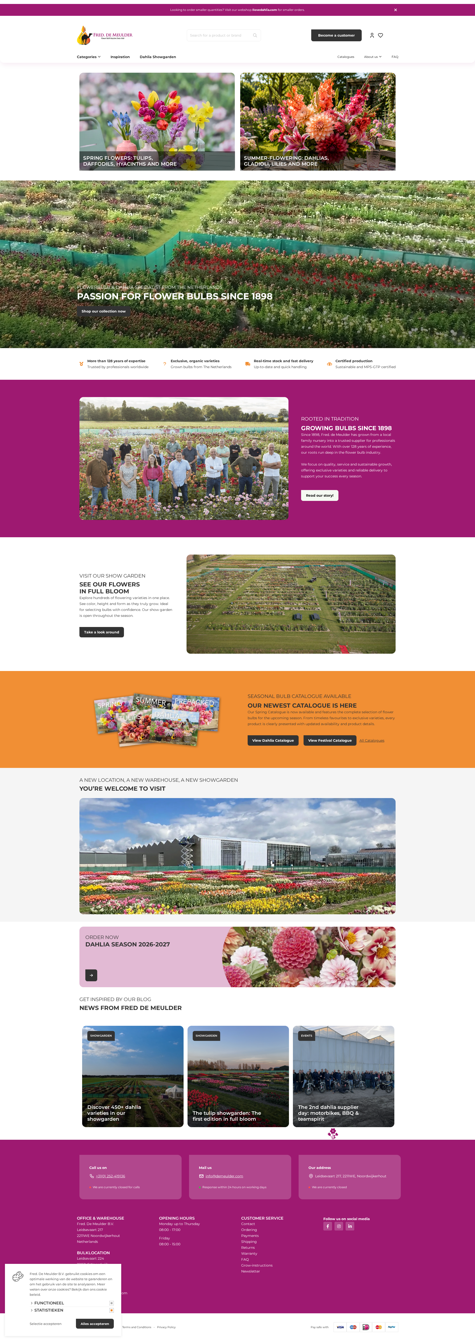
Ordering (249, 1230)
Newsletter (250, 1271)
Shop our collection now (104, 311)
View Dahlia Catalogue (273, 740)
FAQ (395, 57)
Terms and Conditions (136, 1327)
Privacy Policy (166, 1327)
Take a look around (101, 632)
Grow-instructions (257, 1265)
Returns (248, 1247)
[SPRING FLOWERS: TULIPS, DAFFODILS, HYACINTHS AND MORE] (157, 121)
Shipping (249, 1241)
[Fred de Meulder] (105, 35)
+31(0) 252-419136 (110, 1176)
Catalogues (345, 57)
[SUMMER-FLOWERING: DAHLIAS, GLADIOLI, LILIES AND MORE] (318, 121)
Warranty (249, 1253)
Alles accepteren (95, 1324)
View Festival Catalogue (330, 740)
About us (371, 57)
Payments (250, 1235)
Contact (248, 1224)
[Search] (255, 35)
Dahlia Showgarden (158, 57)
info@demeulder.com (224, 1176)
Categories (86, 57)
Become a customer (336, 35)
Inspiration (120, 57)
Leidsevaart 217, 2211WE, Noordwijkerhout (350, 1176)
